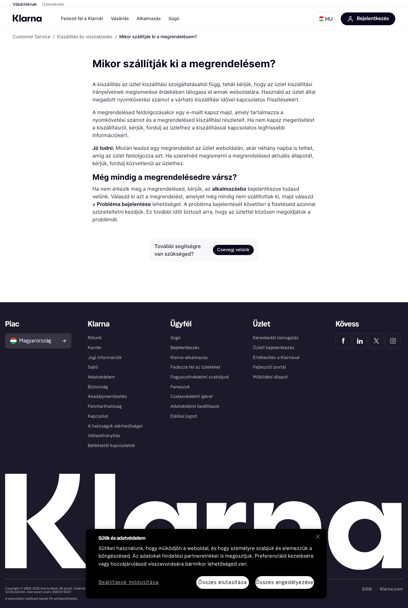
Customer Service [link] (31, 37)
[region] (206, 563)
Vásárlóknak (25, 4)
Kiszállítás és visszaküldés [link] (85, 37)
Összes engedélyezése (285, 582)
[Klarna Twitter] (376, 340)
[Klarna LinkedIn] (360, 340)
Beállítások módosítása (128, 583)
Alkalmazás (148, 18)
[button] (325, 19)
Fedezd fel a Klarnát (82, 18)
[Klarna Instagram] (393, 340)
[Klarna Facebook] (343, 340)
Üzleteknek (53, 4)
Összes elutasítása (222, 582)
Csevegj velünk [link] (233, 250)
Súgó (173, 18)
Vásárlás (120, 18)
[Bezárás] (318, 537)
